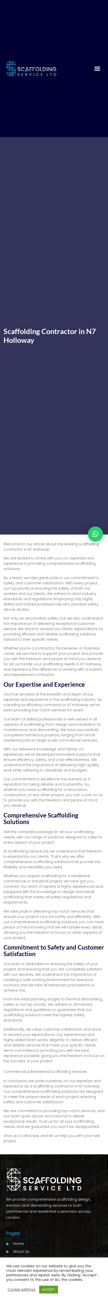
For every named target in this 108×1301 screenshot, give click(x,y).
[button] (97, 68)
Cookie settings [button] (21, 1289)
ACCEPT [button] (48, 1289)
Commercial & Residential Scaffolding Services (45, 1071)
